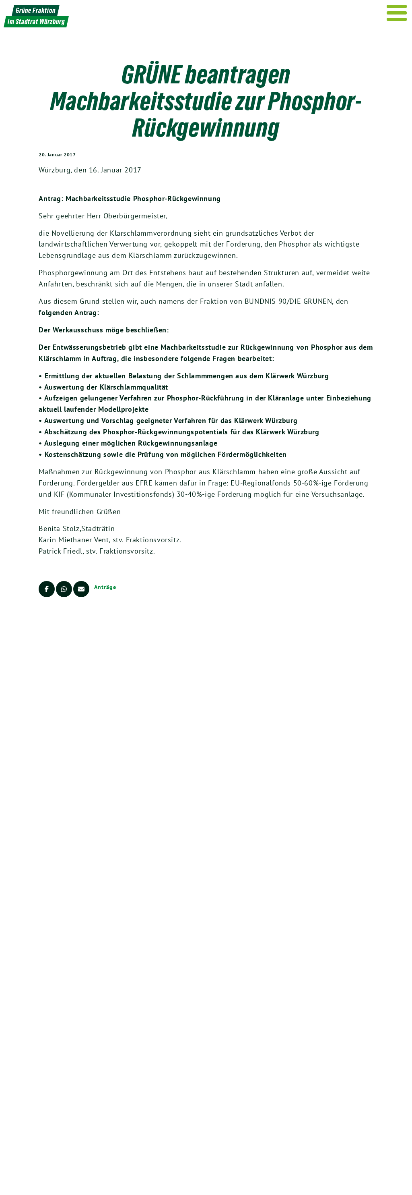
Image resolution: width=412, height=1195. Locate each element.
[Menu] (397, 13)
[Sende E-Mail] (81, 589)
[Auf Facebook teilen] (47, 589)
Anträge (105, 587)
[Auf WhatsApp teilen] (64, 589)
